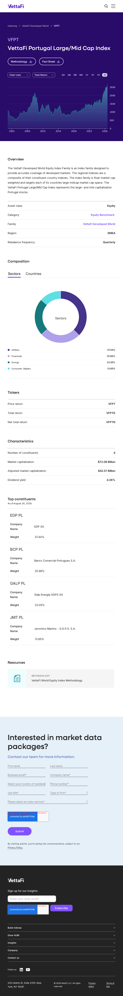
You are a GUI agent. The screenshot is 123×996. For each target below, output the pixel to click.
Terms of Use (110, 985)
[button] (112, 6)
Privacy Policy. (15, 847)
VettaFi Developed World (99, 224)
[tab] (14, 273)
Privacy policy (92, 985)
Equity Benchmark (103, 214)
